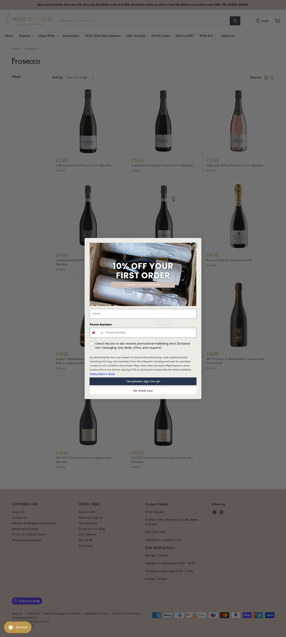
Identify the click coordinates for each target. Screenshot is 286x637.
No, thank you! (143, 391)
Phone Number (101, 324)
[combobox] (97, 332)
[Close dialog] (193, 245)
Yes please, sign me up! (143, 381)
